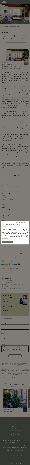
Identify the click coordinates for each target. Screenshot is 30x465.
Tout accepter (7, 242)
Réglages (17, 242)
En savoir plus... (5, 238)
